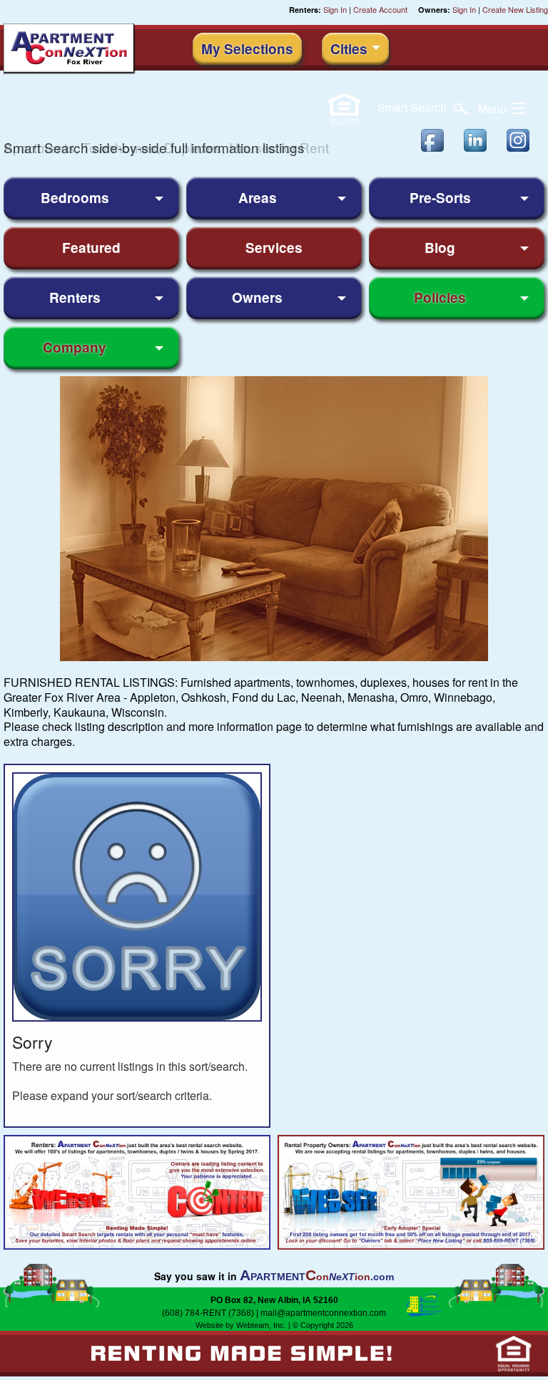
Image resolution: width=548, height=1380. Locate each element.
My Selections (247, 48)
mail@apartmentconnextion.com (323, 1313)
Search (413, 107)
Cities (348, 48)
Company (74, 347)
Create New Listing (515, 9)
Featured (91, 247)
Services (274, 247)
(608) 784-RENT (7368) (208, 1313)
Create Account (380, 9)
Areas (257, 197)
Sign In (335, 9)
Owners (257, 297)
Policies (440, 297)
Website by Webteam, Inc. (241, 1325)
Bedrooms (75, 197)
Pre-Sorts (440, 197)
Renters (75, 297)
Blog (440, 247)
